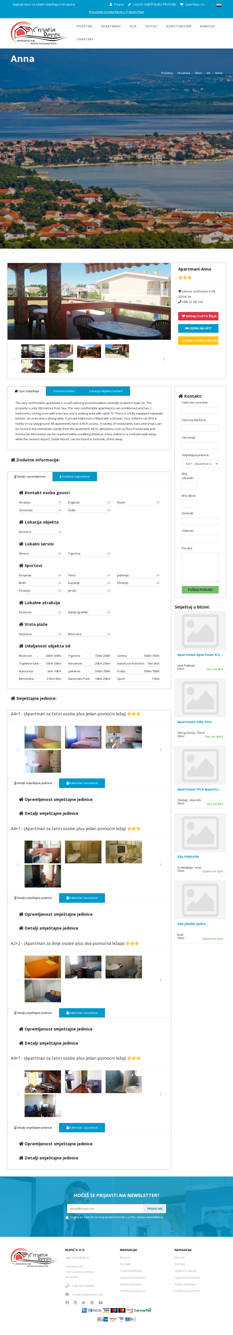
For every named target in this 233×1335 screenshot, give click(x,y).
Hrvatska (183, 73)
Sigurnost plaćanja (133, 1277)
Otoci (198, 73)
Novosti (125, 1257)
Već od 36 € (215, 804)
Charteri (85, 39)
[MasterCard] (114, 1310)
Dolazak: (188, 513)
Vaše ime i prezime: (195, 402)
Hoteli (151, 26)
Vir (208, 73)
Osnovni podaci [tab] (64, 391)
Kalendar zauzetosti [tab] (83, 783)
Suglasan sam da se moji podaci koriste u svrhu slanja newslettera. (116, 1217)
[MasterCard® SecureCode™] (113, 1319)
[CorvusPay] (143, 1310)
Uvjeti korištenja (131, 1271)
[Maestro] (121, 1310)
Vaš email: (189, 437)
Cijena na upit (212, 871)
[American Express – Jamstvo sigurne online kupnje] (102, 1319)
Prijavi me (154, 1209)
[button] (14, 359)
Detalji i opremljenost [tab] (31, 476)
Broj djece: (189, 496)
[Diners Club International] (94, 1310)
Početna (84, 26)
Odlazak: (188, 531)
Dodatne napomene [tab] (75, 476)
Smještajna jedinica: (195, 455)
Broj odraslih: (188, 476)
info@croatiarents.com (87, 1294)
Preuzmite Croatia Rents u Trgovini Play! (116, 12)
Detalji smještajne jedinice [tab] (34, 783)
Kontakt (125, 1264)
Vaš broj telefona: (194, 420)
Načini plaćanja (130, 1284)
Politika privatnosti (132, 1291)
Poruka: (187, 548)
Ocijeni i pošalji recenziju (200, 340)
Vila (133, 26)
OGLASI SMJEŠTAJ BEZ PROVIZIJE (154, 4)
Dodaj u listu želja (201, 316)
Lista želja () (194, 4)
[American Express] (84, 1310)
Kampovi (207, 26)
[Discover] (129, 1310)
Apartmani (111, 26)
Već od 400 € (214, 736)
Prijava (119, 4)
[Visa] (106, 1310)
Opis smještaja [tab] (28, 391)
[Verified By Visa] (121, 1319)
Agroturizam (178, 26)
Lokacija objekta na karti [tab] (106, 391)
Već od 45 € (215, 669)
